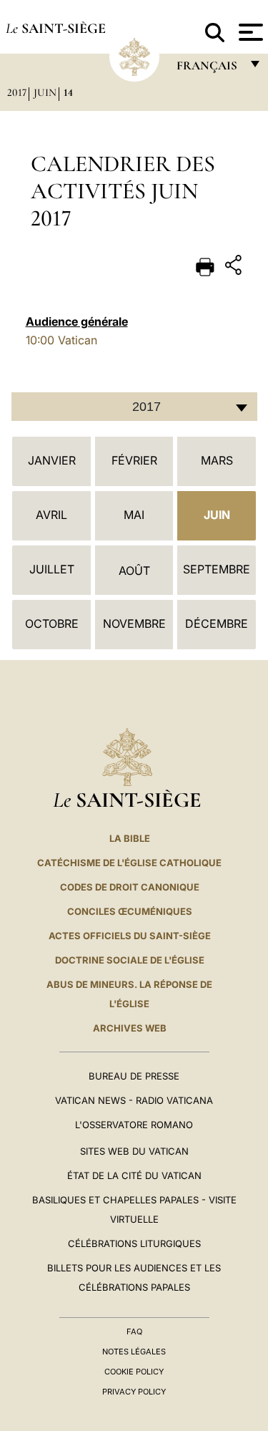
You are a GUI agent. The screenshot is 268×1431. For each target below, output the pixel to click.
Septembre (216, 569)
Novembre (134, 623)
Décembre (216, 623)
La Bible (129, 838)
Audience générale (77, 321)
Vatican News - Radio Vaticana (134, 1100)
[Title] (235, 267)
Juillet (51, 569)
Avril (51, 515)
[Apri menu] (249, 32)
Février (134, 460)
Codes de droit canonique (129, 887)
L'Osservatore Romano (134, 1124)
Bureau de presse (134, 1076)
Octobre (52, 623)
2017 (16, 92)
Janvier (52, 460)
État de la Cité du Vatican (134, 1175)
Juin (45, 92)
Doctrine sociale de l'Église (129, 960)
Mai (134, 515)
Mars (217, 460)
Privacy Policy (134, 1392)
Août (134, 570)
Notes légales (134, 1352)
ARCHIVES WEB (130, 1028)
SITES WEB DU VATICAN (134, 1151)
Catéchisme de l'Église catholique (129, 862)
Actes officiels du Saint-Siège (130, 935)
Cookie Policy (134, 1372)
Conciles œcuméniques (129, 911)
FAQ (134, 1331)
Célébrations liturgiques (134, 1243)
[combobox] (134, 406)
